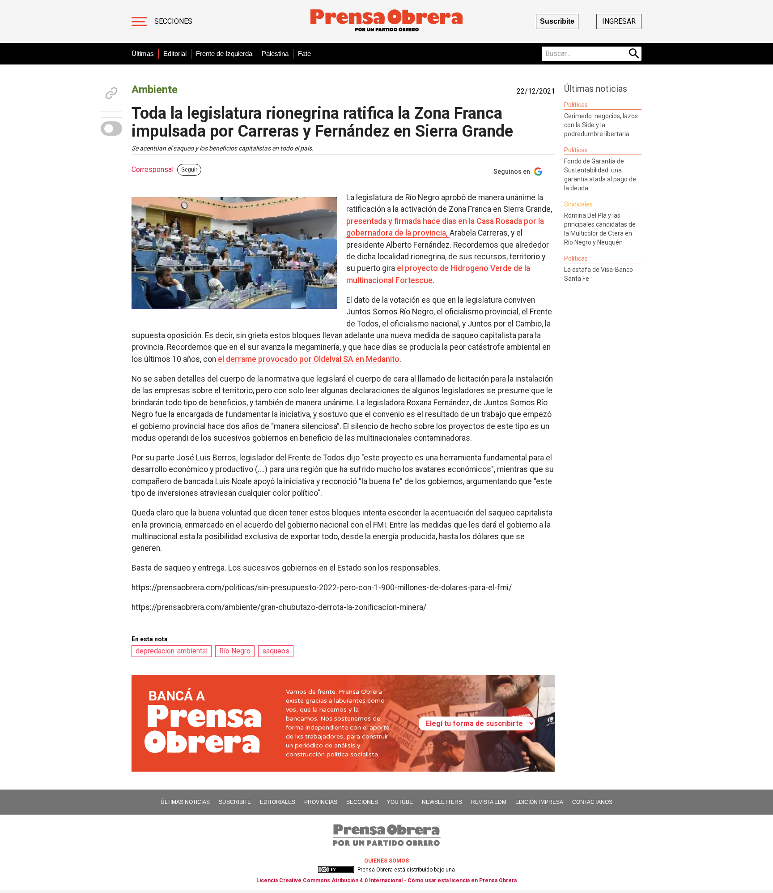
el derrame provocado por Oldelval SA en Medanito (307, 359)
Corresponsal (153, 169)
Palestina (275, 53)
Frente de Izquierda (224, 53)
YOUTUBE (400, 802)
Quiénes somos (386, 861)
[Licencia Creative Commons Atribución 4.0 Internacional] (336, 869)
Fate (304, 53)
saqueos (275, 651)
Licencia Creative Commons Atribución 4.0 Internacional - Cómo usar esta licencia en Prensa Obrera (386, 880)
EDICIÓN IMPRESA (539, 802)
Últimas (143, 53)
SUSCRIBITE (235, 802)
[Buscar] (634, 54)
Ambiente (155, 89)
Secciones (173, 21)
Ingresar (619, 21)
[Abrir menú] (139, 21)
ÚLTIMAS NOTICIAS (185, 802)
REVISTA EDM (488, 802)
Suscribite (557, 21)
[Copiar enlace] (111, 93)
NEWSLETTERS (442, 802)
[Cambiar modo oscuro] (111, 128)
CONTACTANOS (592, 802)
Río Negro (235, 651)
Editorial (175, 53)
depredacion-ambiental (172, 651)
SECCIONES (362, 802)
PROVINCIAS (320, 802)
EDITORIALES (277, 802)
